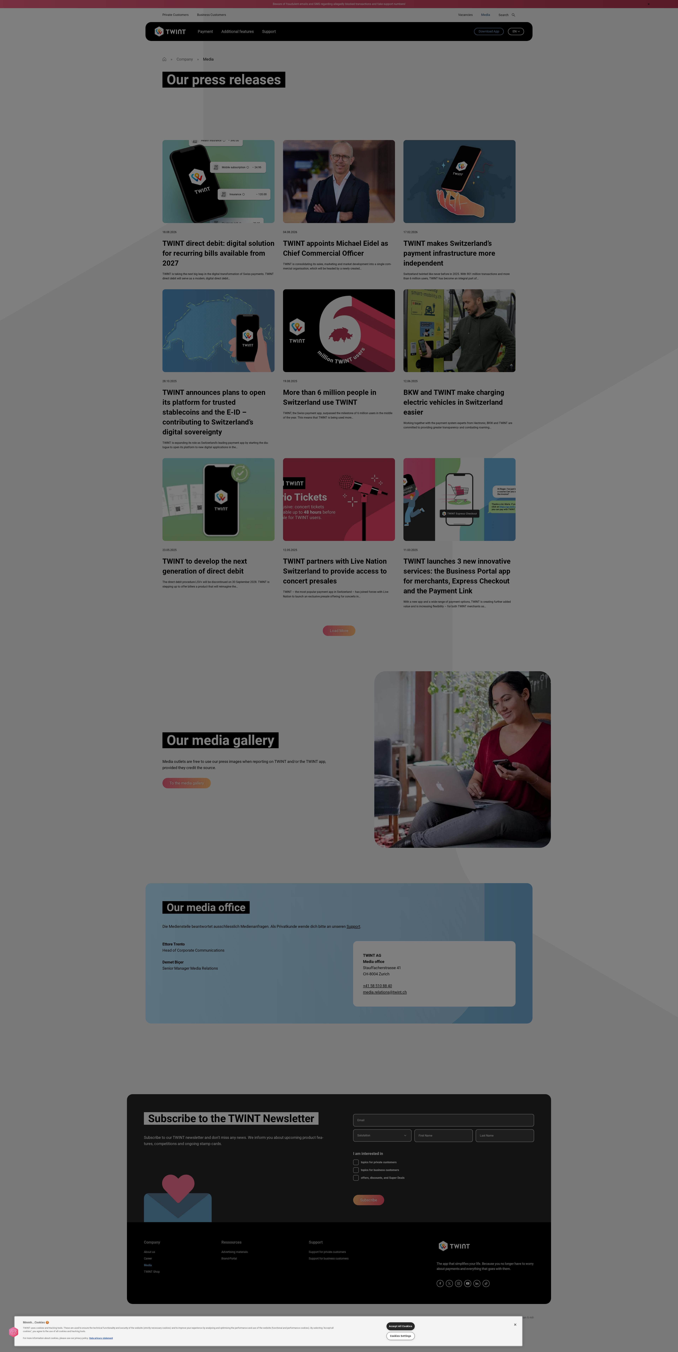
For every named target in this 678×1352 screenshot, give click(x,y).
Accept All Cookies (400, 1326)
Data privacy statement (101, 1338)
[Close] (515, 1325)
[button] (13, 1332)
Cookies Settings (400, 1336)
